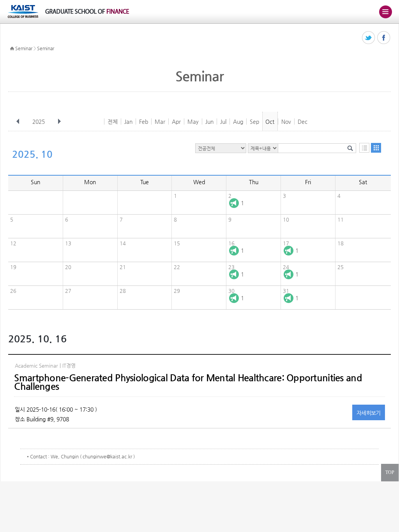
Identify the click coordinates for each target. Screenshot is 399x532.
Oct (269, 121)
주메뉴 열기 (385, 11)
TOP (389, 472)
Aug (238, 121)
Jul (223, 121)
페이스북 (384, 38)
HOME (12, 49)
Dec (302, 121)
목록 (364, 148)
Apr (176, 121)
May (193, 121)
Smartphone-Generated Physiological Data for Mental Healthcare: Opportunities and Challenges (188, 382)
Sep (254, 121)
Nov (286, 121)
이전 (18, 121)
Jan (128, 121)
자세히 (369, 413)
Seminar (23, 48)
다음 (59, 121)
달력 (376, 148)
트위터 (369, 38)
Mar (160, 121)
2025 (38, 121)
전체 (113, 121)
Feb (143, 121)
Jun (209, 121)
